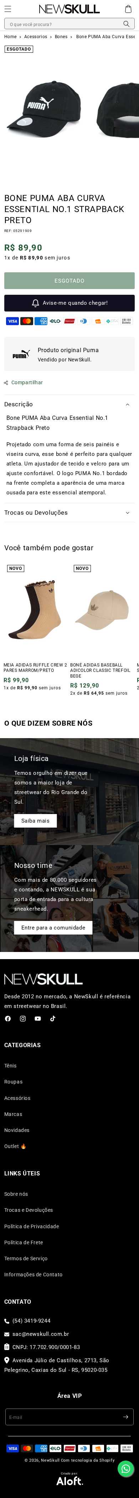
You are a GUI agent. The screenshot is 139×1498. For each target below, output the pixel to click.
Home (10, 36)
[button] (8, 9)
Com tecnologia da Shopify (88, 1460)
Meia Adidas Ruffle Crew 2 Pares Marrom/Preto (35, 668)
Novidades (17, 1130)
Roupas (13, 1082)
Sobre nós (16, 1194)
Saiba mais (35, 821)
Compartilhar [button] (27, 382)
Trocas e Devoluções (28, 1210)
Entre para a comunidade (53, 928)
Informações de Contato (33, 1274)
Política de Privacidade (31, 1226)
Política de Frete (23, 1242)
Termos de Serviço (26, 1258)
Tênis (10, 1066)
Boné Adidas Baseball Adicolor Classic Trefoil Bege (100, 671)
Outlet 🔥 (15, 1146)
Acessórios (17, 1098)
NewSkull (50, 1460)
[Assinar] (125, 1417)
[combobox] (70, 24)
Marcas (13, 1114)
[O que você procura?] (126, 24)
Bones (62, 36)
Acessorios (36, 36)
